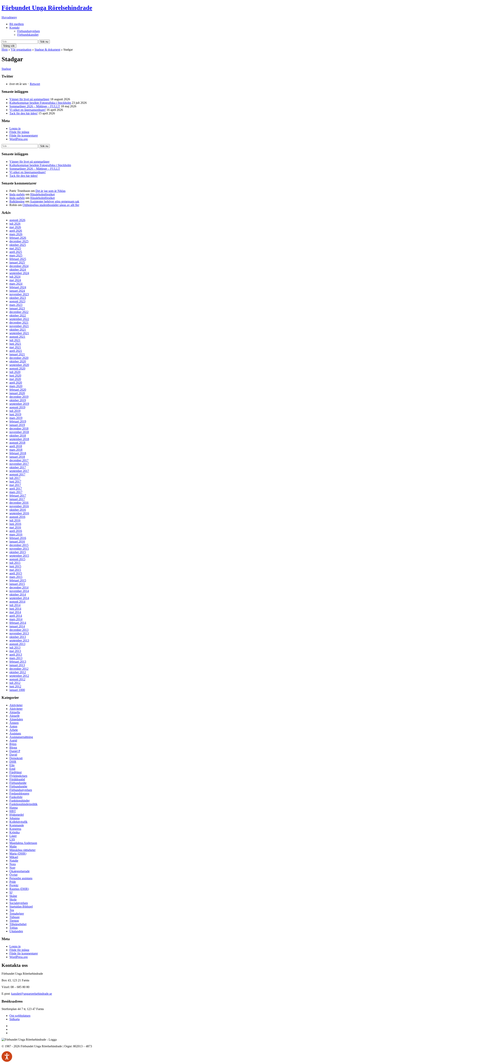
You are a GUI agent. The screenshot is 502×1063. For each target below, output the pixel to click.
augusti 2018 (17, 442)
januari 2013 (17, 665)
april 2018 (15, 446)
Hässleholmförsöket (42, 194)
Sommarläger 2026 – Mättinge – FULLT (34, 106)
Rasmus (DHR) (19, 889)
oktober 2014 (17, 594)
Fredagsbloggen (19, 793)
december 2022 (18, 312)
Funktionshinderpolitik (23, 804)
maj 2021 (15, 347)
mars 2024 (15, 283)
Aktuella (14, 712)
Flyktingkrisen (18, 775)
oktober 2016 (17, 509)
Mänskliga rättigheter (22, 850)
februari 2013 (17, 661)
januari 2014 (17, 626)
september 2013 (19, 640)
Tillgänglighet (17, 924)
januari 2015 (17, 584)
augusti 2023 (17, 301)
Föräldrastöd (17, 779)
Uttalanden (16, 931)
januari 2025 (17, 262)
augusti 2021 (17, 336)
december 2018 (18, 428)
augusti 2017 (17, 474)
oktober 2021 (17, 329)
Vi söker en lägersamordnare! (27, 109)
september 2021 (19, 333)
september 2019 (19, 403)
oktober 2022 (17, 315)
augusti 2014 (17, 601)
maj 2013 (15, 651)
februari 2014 (17, 622)
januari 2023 (17, 308)
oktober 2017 (17, 467)
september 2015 (19, 555)
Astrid (13, 740)
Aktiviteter (16, 705)
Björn (12, 744)
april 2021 (15, 350)
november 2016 (19, 506)
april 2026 (15, 230)
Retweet (35, 84)
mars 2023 (15, 305)
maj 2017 (15, 485)
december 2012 (18, 668)
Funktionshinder (19, 800)
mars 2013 (15, 658)
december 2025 (18, 241)
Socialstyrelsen (18, 903)
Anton (13, 726)
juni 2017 (15, 481)
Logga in (15, 128)
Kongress (15, 828)
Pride (12, 881)
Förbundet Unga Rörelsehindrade (47, 7)
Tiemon (14, 920)
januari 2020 (17, 393)
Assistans (15, 733)
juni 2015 (15, 566)
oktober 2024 (17, 269)
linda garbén (17, 194)
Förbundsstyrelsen (28, 31)
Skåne (13, 896)
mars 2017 (15, 492)
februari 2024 (17, 287)
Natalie (13, 860)
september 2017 (19, 471)
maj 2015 (15, 569)
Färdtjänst (15, 772)
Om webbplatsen (19, 1015)
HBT (12, 811)
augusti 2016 (17, 516)
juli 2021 (14, 340)
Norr (12, 867)
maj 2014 (15, 612)
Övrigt (13, 874)
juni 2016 (15, 524)
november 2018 (19, 432)
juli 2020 (14, 372)
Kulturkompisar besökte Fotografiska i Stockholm (40, 102)
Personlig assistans (20, 878)
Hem (5, 49)
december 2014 (18, 587)
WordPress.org (18, 139)
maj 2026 (15, 227)
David (13, 754)
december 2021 (18, 322)
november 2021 (19, 326)
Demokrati (16, 758)
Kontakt (14, 27)
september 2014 (19, 598)
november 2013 (19, 633)
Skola (12, 899)
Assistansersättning (21, 737)
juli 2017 (14, 478)
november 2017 (19, 463)
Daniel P (14, 751)
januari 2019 (17, 425)
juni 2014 (15, 608)
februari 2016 (17, 538)
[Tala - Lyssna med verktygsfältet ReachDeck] (7, 1056)
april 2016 (15, 531)
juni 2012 (15, 686)
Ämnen (14, 722)
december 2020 (18, 358)
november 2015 (19, 548)
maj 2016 (15, 527)
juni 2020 (15, 375)
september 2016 (19, 513)
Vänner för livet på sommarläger (29, 99)
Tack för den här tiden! (23, 113)
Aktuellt (14, 715)
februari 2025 (17, 259)
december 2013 (18, 629)
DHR (12, 761)
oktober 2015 (17, 552)
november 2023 (19, 294)
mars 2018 (15, 449)
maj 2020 (15, 379)
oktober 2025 (17, 244)
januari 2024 (17, 290)
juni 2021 (15, 343)
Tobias (13, 927)
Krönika (14, 832)
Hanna (13, 807)
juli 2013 (14, 647)
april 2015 (15, 573)
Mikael (13, 857)
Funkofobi (15, 797)
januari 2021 (17, 354)
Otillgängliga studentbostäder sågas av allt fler (51, 205)
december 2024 (18, 266)
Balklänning (17, 201)
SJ (10, 892)
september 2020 (19, 365)
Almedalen (16, 719)
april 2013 (15, 654)
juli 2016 (14, 520)
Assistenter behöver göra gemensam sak (54, 201)
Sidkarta (14, 1019)
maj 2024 (15, 280)
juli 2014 (14, 605)
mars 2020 (15, 386)
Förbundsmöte (18, 786)
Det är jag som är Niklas (50, 191)
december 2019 (18, 396)
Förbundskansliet (27, 34)
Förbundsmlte (17, 783)
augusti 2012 (17, 679)
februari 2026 (17, 237)
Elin (12, 765)
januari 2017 (17, 499)
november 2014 (19, 591)
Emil (12, 768)
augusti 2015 (17, 559)
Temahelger (16, 913)
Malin (13, 846)
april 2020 (15, 382)
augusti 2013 (17, 644)
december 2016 (18, 502)
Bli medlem (16, 24)
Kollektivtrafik (18, 821)
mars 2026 (15, 234)
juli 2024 (14, 276)
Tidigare (14, 917)
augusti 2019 (17, 407)
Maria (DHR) (17, 853)
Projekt (13, 885)
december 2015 (18, 545)
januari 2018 (17, 456)
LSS (12, 839)
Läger (13, 836)
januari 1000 (17, 690)
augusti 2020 (17, 368)
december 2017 (18, 460)
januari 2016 (17, 541)
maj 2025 (15, 248)
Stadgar (6, 68)
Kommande (16, 825)
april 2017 (15, 488)
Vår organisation (21, 49)
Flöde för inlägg (19, 132)
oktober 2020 (17, 361)
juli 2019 (14, 410)
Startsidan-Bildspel (21, 906)
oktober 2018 (17, 435)
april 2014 (15, 615)
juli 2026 (14, 223)
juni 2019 (15, 414)
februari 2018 (17, 453)
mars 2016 (15, 534)
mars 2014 (15, 619)
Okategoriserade (19, 871)
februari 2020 (17, 389)
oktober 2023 (17, 297)
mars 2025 (15, 255)
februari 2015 (17, 580)
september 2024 (19, 273)
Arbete (13, 730)
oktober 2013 (17, 637)
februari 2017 (17, 495)
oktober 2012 (17, 672)
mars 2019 (15, 418)
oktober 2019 (17, 400)
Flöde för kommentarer (23, 135)
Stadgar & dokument (47, 49)
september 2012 (19, 675)
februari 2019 (17, 421)
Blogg (13, 747)
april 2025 (15, 252)
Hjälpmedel (16, 814)
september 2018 (19, 439)
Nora (12, 864)
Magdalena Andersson (23, 843)
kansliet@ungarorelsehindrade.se (31, 993)
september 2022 (19, 319)
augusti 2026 (17, 220)
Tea (11, 910)
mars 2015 (15, 576)
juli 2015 (14, 562)
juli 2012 (14, 682)
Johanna (14, 818)
